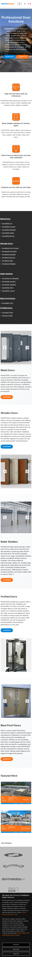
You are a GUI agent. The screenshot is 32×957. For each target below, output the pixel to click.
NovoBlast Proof (7, 303)
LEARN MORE (7, 397)
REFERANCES (9, 56)
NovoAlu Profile (7, 316)
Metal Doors (5, 219)
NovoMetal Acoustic (8, 227)
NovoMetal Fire (7, 223)
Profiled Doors (6, 308)
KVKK (8, 914)
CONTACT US (23, 56)
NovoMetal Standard (9, 230)
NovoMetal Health (8, 233)
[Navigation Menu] (19, 3)
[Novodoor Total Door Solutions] (8, 3)
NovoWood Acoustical (9, 251)
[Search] (24, 3)
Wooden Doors (6, 244)
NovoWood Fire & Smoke (10, 248)
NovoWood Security (8, 257)
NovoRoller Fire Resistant (10, 278)
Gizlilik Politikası (21, 933)
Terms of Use (13, 914)
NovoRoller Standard (9, 284)
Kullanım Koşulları (15, 935)
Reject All (16, 953)
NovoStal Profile (7, 312)
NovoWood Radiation (9, 264)
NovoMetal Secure (8, 236)
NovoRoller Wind (7, 288)
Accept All (16, 944)
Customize (16, 949)
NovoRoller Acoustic (9, 281)
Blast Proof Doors (7, 298)
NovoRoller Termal (8, 291)
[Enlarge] (29, 784)
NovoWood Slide (7, 261)
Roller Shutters (6, 274)
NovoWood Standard (9, 254)
